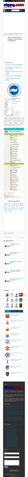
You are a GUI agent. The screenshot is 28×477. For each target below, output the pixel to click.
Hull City (22, 205)
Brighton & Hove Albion (9, 204)
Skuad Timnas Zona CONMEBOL (11, 442)
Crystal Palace (8, 205)
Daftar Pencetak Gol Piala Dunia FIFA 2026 (13, 411)
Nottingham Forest (13, 209)
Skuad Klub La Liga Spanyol (10, 430)
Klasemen (19, 131)
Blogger (16, 476)
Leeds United (15, 207)
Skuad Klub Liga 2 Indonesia (10, 427)
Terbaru (20, 311)
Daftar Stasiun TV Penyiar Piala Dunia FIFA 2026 (14, 412)
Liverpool (22, 207)
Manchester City (8, 208)
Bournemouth (16, 203)
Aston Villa (11, 203)
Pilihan (8, 311)
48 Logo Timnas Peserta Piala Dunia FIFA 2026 (14, 418)
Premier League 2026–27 (16, 113)
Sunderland (21, 209)
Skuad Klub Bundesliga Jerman (11, 433)
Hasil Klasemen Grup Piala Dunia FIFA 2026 (13, 417)
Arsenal (6, 203)
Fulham (17, 205)
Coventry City (21, 204)
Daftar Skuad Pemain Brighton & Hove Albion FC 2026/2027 (15, 39)
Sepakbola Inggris (10, 233)
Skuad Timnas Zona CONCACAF (11, 443)
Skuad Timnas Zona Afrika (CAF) (11, 445)
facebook (15, 1)
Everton (13, 205)
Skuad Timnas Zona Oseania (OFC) (11, 446)
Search (21, 10)
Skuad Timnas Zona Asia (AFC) (11, 440)
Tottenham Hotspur (8, 211)
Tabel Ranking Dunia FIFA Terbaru (11, 437)
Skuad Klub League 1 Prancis (10, 435)
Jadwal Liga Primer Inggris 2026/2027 (13, 75)
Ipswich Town (8, 207)
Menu (4, 1)
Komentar (14, 311)
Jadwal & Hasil (12, 131)
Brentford (22, 203)
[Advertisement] (14, 22)
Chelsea (16, 204)
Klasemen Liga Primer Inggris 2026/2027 (13, 64)
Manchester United (15, 208)
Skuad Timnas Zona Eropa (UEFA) (11, 439)
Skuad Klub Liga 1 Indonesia (10, 426)
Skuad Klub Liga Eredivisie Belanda (12, 436)
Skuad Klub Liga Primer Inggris (11, 429)
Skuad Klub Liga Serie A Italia (10, 432)
